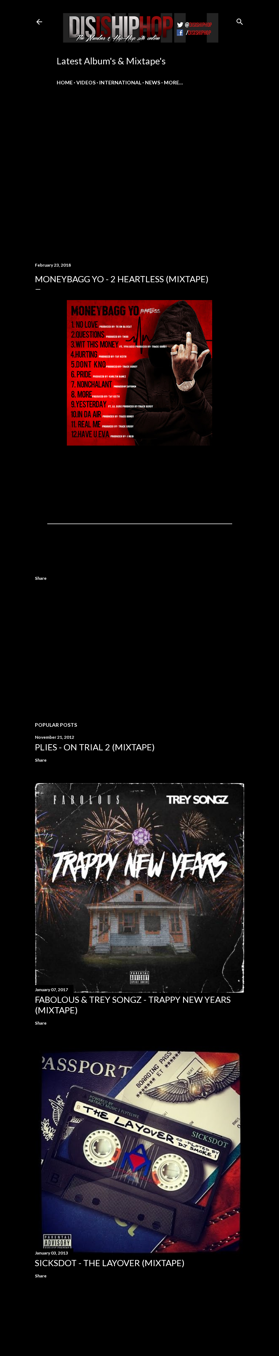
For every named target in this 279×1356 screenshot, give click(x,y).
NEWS (152, 82)
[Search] (239, 20)
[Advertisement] (139, 652)
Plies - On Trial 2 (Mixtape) (95, 747)
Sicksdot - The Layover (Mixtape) (110, 1262)
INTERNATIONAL (120, 82)
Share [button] (40, 578)
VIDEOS (86, 82)
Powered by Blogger (145, 1321)
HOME (65, 82)
